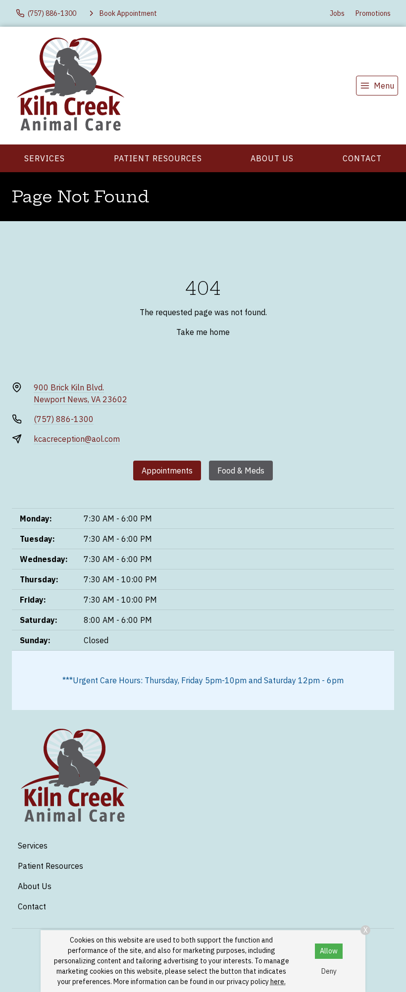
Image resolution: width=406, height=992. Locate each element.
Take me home (203, 332)
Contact (362, 158)
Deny (329, 971)
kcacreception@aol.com (77, 439)
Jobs (337, 13)
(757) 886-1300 (64, 419)
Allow (329, 950)
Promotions (373, 13)
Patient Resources (158, 158)
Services (44, 158)
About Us (272, 158)
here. (278, 981)
